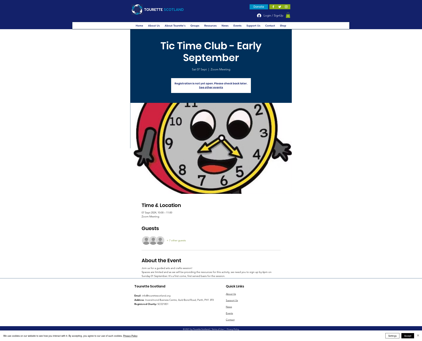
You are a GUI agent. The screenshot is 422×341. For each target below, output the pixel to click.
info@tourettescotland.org (156, 295)
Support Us (232, 300)
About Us (231, 294)
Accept (407, 335)
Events (229, 313)
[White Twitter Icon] (280, 7)
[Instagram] (286, 7)
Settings (392, 335)
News (229, 306)
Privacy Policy (130, 335)
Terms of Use (217, 329)
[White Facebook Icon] (273, 7)
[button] (288, 15)
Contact (230, 319)
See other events (211, 87)
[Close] (418, 335)
